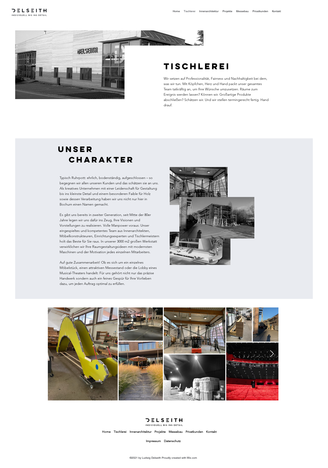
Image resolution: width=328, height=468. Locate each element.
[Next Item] (272, 354)
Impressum (153, 441)
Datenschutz (172, 441)
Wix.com (192, 457)
